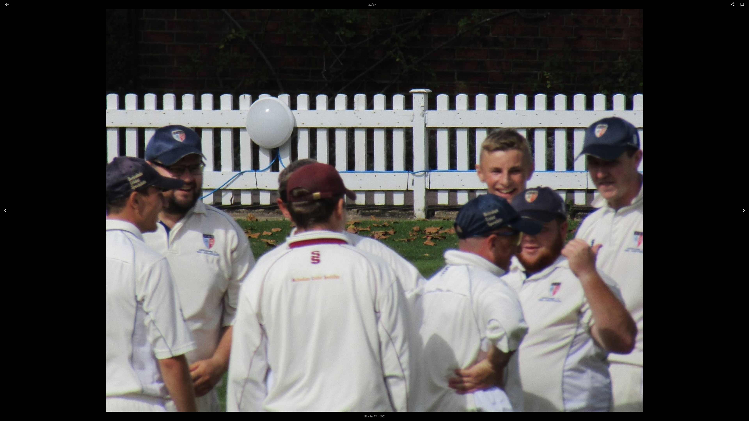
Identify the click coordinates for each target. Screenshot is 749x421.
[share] (732, 4)
